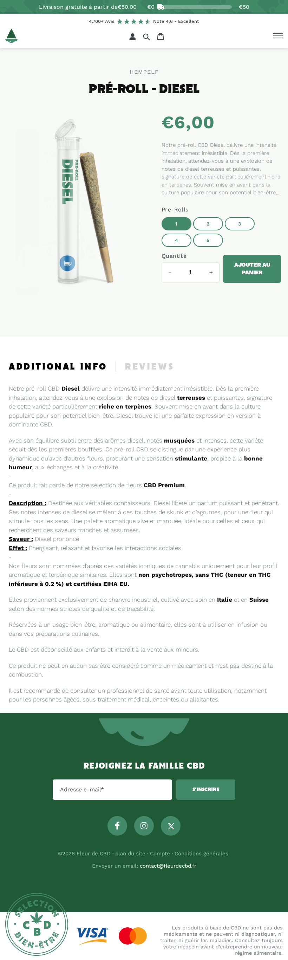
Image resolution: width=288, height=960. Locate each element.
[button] (146, 36)
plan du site (130, 853)
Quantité (174, 256)
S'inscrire (206, 789)
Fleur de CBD (94, 853)
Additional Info (58, 367)
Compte (160, 853)
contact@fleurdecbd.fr (168, 866)
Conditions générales (201, 853)
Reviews (149, 367)
